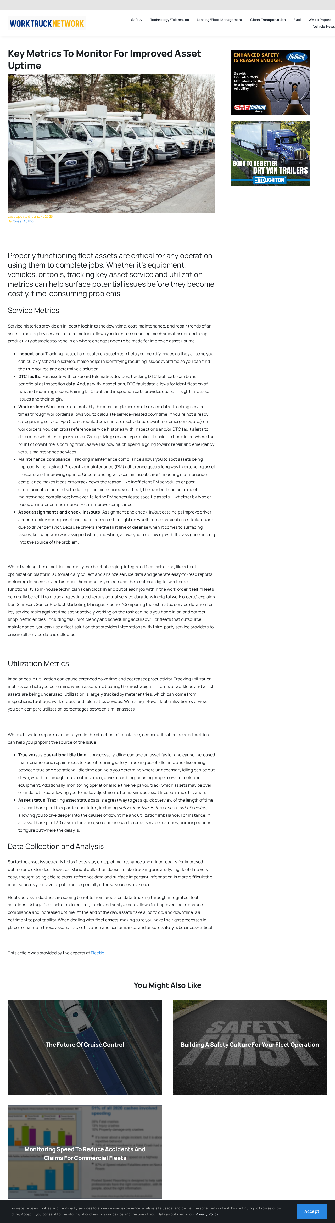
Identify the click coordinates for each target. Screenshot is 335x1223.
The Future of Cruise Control (85, 1045)
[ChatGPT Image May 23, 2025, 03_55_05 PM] (47, 18)
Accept (311, 1211)
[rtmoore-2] (111, 76)
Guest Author (24, 221)
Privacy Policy (207, 1214)
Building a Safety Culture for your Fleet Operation (250, 1045)
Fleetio (97, 953)
